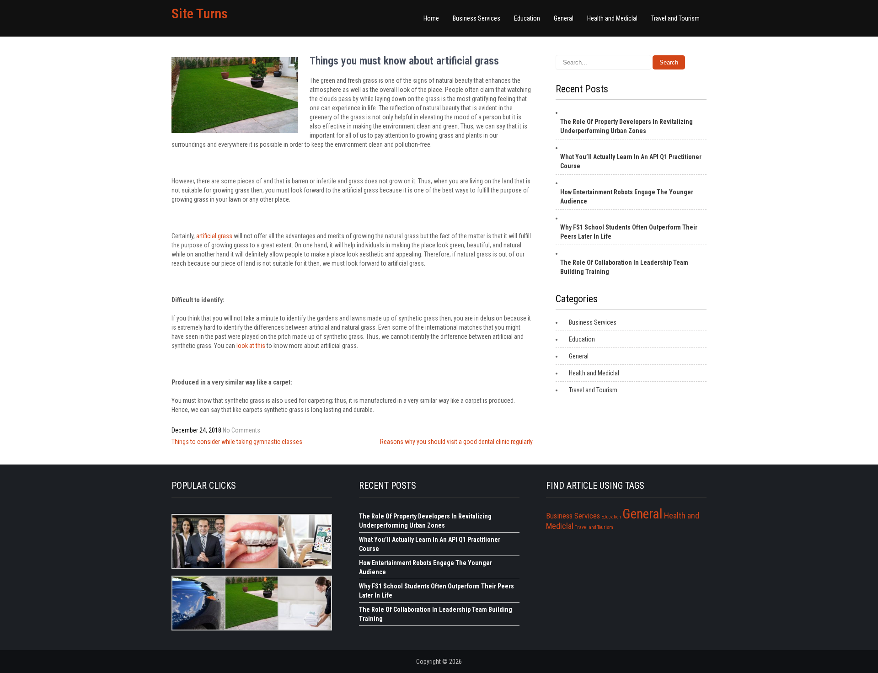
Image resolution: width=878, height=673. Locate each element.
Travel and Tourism (675, 18)
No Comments (241, 430)
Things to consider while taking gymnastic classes (236, 441)
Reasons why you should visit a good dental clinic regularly (456, 441)
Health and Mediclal (612, 18)
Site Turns (199, 13)
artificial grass (214, 236)
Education (527, 18)
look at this (250, 345)
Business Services (476, 18)
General (563, 18)
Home (431, 18)
